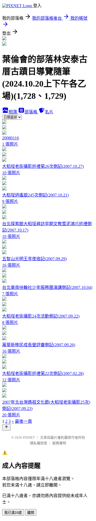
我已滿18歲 (13, 513)
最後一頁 (23, 421)
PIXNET (29, 437)
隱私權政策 (38, 443)
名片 (49, 112)
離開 (30, 513)
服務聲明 (59, 443)
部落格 (31, 112)
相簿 (13, 112)
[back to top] (6, 427)
